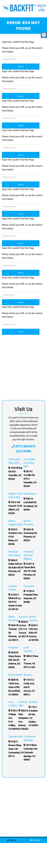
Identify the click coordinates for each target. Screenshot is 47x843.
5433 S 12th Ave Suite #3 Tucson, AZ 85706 (33, 632)
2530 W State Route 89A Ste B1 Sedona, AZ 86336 (14, 659)
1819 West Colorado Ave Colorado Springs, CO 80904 (30, 752)
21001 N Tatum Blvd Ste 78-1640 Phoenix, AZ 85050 (30, 571)
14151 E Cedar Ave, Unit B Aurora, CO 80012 (29, 687)
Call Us (13, 840)
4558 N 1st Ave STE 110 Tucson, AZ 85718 (23, 629)
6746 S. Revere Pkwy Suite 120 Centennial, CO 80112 (15, 748)
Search (21, 332)
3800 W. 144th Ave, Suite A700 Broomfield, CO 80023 (14, 687)
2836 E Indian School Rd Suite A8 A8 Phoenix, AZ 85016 (15, 567)
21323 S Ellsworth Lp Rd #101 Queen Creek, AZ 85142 (15, 602)
